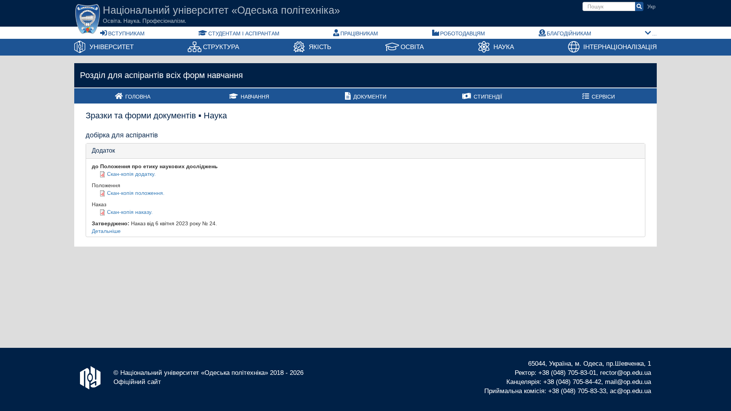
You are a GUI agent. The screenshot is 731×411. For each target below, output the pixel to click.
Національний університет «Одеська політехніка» (221, 10)
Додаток (103, 150)
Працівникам (359, 33)
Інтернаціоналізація (620, 47)
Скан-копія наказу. (130, 212)
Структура (221, 47)
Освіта (412, 47)
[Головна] (87, 19)
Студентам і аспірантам (243, 33)
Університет (111, 47)
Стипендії (488, 97)
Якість (320, 47)
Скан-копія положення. (135, 193)
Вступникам (126, 33)
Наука (503, 47)
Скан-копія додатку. (131, 174)
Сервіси (603, 97)
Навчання (255, 97)
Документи (369, 97)
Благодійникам (569, 33)
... (654, 33)
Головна (137, 97)
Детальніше (106, 231)
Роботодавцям (462, 33)
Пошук (639, 6)
